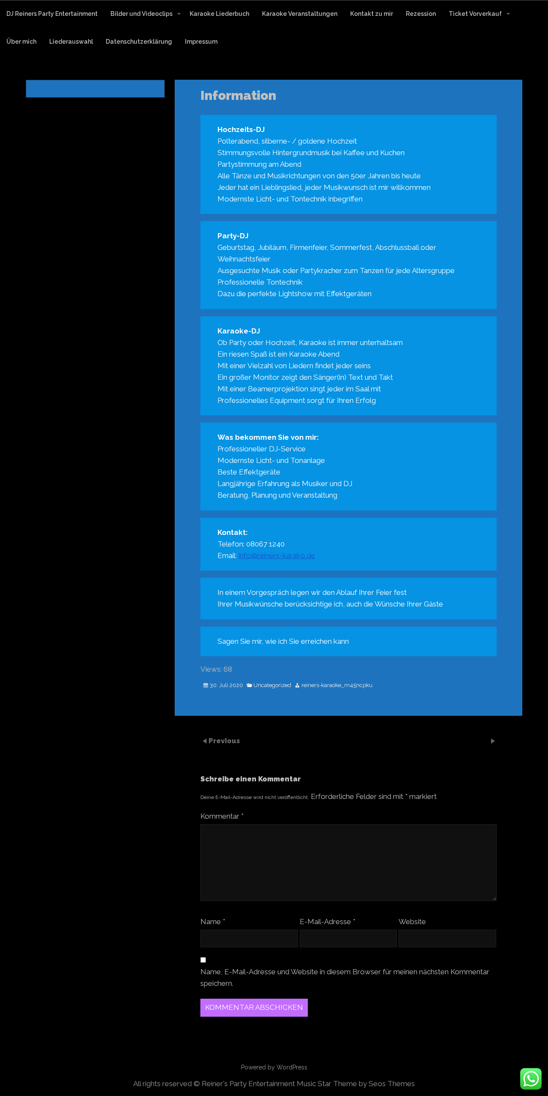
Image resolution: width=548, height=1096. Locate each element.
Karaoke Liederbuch (219, 13)
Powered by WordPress (274, 1067)
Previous (224, 741)
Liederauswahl (71, 41)
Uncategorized (272, 685)
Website (412, 921)
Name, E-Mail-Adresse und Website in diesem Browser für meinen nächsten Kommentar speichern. (344, 977)
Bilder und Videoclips (141, 13)
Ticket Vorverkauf (475, 13)
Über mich (21, 41)
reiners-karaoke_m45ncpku (336, 685)
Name (212, 921)
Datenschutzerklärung (139, 41)
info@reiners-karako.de (276, 555)
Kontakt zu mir (371, 13)
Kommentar (222, 816)
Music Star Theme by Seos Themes (356, 1083)
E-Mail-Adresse (327, 921)
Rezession (421, 13)
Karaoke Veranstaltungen (299, 13)
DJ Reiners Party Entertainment (52, 13)
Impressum (201, 41)
